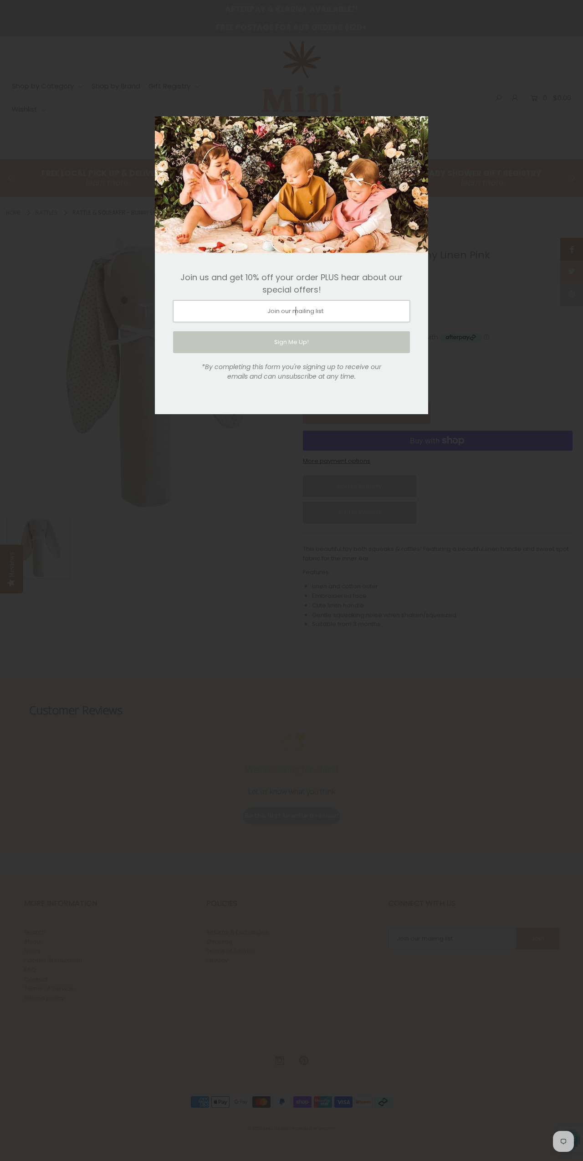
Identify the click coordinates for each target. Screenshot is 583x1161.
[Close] (418, 126)
